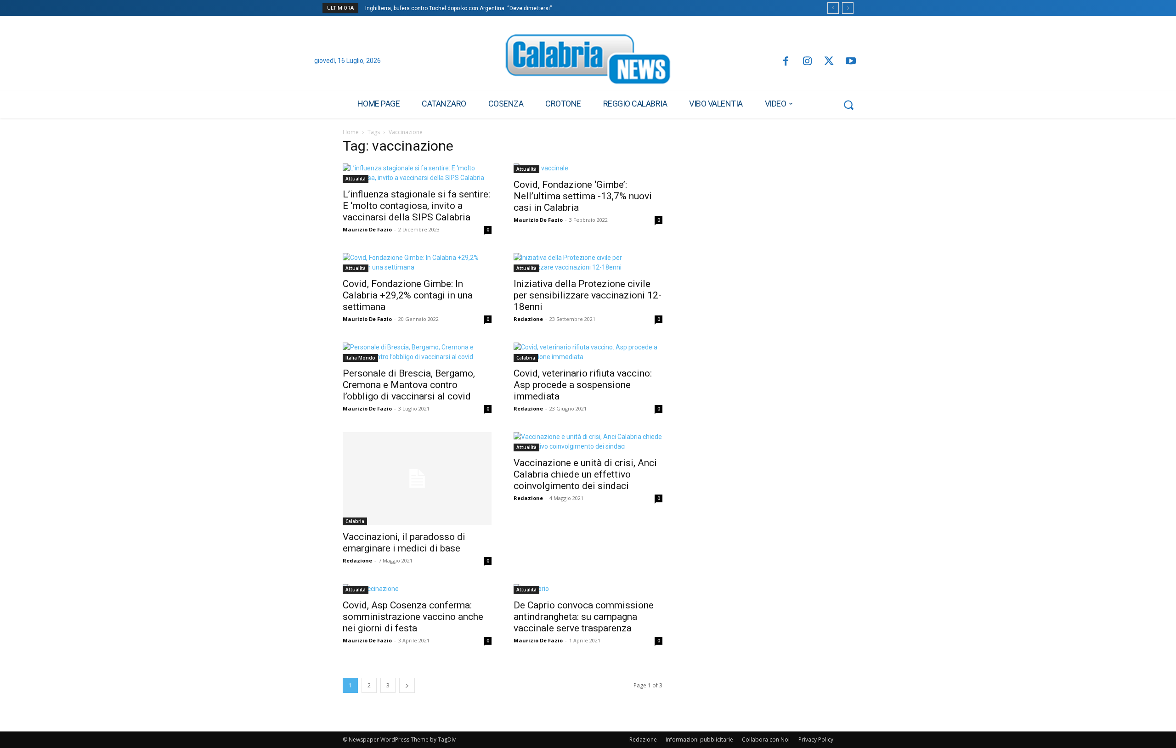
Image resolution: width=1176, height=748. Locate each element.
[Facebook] (785, 61)
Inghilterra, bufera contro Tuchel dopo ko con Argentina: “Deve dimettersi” (458, 8)
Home (351, 132)
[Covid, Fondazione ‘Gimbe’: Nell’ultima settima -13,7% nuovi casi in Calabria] (588, 168)
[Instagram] (807, 61)
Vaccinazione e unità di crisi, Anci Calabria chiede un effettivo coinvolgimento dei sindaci (585, 474)
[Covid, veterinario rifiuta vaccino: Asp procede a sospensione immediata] (588, 352)
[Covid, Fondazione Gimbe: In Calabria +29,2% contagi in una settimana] (417, 262)
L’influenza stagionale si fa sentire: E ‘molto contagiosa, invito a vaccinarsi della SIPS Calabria (416, 206)
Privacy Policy (815, 739)
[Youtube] (850, 61)
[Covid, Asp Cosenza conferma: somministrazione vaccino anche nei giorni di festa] (417, 589)
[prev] (833, 8)
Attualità (355, 178)
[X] (828, 61)
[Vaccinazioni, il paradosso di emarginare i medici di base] (417, 478)
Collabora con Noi (766, 739)
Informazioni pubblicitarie (699, 739)
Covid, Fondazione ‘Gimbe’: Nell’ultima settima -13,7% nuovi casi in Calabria (583, 196)
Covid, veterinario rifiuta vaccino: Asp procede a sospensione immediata (583, 385)
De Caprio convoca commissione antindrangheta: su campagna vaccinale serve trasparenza (584, 617)
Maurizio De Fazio (367, 229)
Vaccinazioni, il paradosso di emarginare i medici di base (404, 542)
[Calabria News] (588, 61)
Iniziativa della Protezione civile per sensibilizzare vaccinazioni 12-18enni (588, 295)
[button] (848, 104)
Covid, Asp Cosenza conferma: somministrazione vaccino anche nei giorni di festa (413, 617)
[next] (848, 8)
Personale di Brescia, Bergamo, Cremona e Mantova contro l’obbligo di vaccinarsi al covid (409, 385)
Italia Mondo (360, 357)
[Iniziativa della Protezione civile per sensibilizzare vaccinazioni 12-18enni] (588, 262)
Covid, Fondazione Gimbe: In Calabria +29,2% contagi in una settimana (408, 295)
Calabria (525, 357)
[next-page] (407, 685)
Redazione (528, 318)
